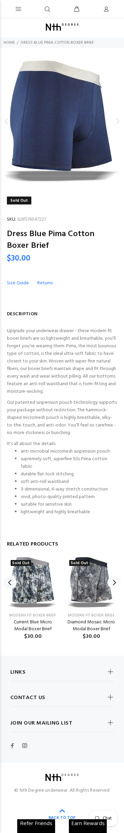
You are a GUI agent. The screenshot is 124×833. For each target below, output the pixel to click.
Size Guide (18, 283)
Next (117, 121)
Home (9, 42)
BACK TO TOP (62, 817)
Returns (45, 283)
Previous (6, 121)
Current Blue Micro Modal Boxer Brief (33, 625)
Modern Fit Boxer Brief (32, 615)
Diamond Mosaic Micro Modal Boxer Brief (91, 625)
